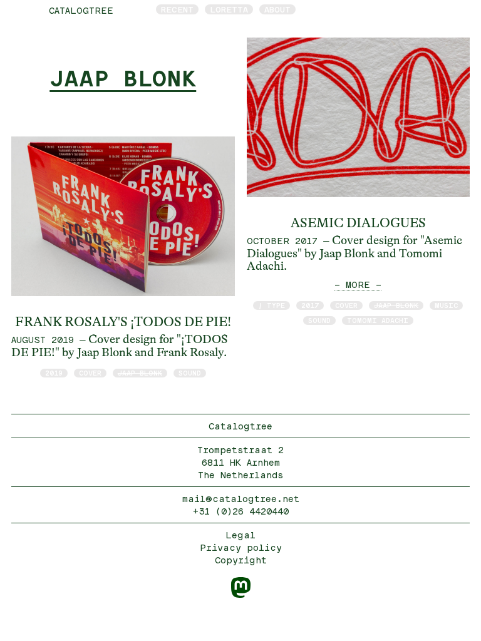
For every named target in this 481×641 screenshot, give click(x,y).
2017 (310, 305)
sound (189, 373)
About (277, 9)
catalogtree (81, 10)
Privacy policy (241, 547)
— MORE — (357, 284)
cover (90, 373)
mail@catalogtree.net (240, 498)
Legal (240, 535)
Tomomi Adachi (377, 320)
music (446, 305)
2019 (54, 373)
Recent (177, 9)
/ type (271, 305)
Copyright (241, 560)
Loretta (229, 9)
